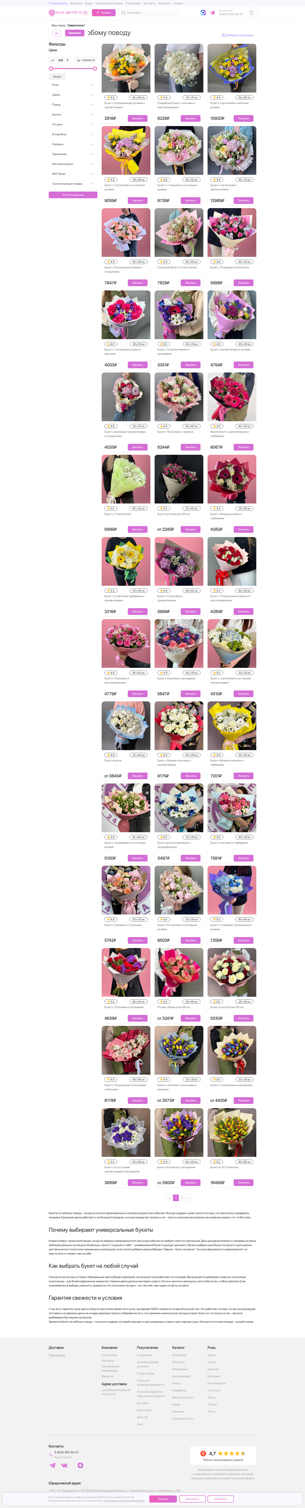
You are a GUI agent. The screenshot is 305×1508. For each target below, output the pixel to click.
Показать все (57, 1355)
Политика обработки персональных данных (151, 1394)
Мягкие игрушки (62, 164)
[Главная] (68, 12)
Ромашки (178, 1411)
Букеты (56, 114)
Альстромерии (181, 1376)
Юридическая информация (110, 1368)
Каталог (106, 12)
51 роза (212, 1404)
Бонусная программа (109, 3)
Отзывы (178, 3)
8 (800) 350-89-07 (67, 1452)
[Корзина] (251, 13)
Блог (140, 1424)
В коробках (59, 134)
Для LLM (142, 1417)
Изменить (75, 33)
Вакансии (165, 3)
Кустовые (213, 1376)
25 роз (212, 1397)
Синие (212, 1362)
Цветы (56, 94)
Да (56, 33)
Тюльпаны (178, 1362)
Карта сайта (144, 1410)
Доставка (76, 3)
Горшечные (59, 154)
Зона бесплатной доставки (148, 1364)
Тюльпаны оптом (182, 1418)
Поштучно (214, 1390)
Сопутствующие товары (67, 183)
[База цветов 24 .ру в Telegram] (52, 1465)
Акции (89, 3)
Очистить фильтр (73, 194)
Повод (56, 104)
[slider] (51, 69)
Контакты (150, 3)
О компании (133, 3)
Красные (213, 1369)
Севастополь (59, 3)
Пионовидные (216, 1383)
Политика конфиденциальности (150, 1382)
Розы (55, 85)
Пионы (176, 1383)
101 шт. (212, 1411)
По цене (57, 124)
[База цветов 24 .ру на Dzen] (80, 1465)
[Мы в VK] (64, 1465)
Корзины (57, 144)
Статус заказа (145, 1373)
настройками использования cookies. (124, 1500)
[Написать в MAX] (204, 12)
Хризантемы (180, 1369)
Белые (211, 1355)
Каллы (176, 1404)
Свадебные (179, 1390)
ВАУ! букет (59, 173)
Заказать (137, 118)
